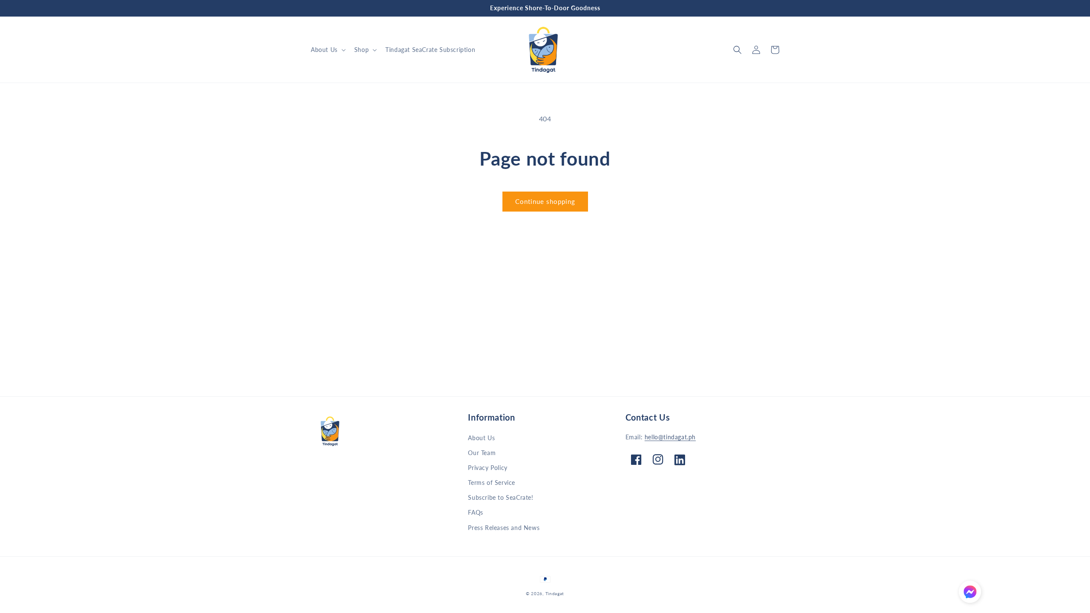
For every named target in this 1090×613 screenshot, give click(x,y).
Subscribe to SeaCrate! (500, 497)
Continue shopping (545, 201)
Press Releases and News (503, 527)
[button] (327, 50)
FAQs (475, 512)
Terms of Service (491, 482)
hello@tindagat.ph (670, 437)
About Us (481, 437)
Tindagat (555, 593)
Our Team (482, 452)
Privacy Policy (487, 467)
